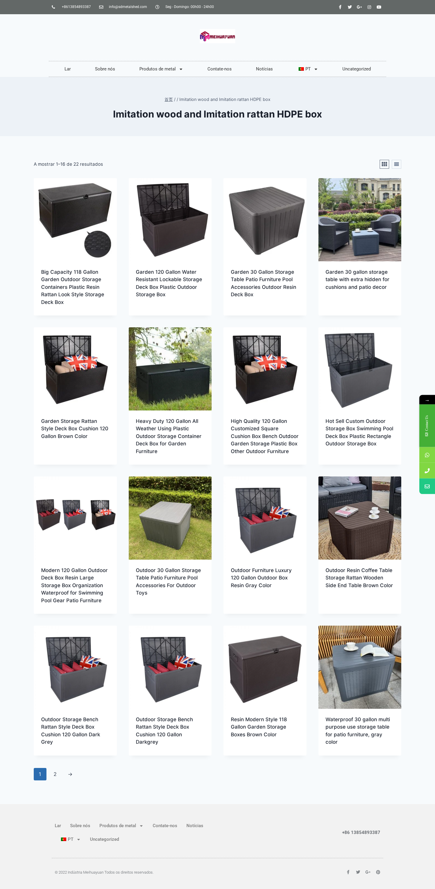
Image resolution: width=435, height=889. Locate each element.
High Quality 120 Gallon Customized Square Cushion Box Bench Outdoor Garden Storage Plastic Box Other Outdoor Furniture (265, 436)
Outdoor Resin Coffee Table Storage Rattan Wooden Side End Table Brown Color (359, 577)
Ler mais (146, 313)
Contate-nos (219, 69)
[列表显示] (396, 164)
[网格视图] (384, 164)
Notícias (264, 69)
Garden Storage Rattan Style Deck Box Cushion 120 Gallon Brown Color (74, 428)
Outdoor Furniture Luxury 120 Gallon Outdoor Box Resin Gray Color (261, 577)
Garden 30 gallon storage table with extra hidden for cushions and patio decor (357, 279)
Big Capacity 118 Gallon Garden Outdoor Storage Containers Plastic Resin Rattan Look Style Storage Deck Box (72, 287)
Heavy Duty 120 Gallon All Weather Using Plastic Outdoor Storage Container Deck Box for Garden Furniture (169, 436)
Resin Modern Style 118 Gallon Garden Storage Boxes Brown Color (259, 726)
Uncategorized (356, 69)
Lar (68, 69)
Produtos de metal (157, 69)
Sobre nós (105, 69)
